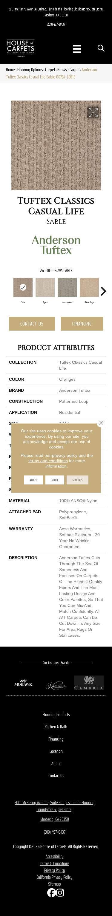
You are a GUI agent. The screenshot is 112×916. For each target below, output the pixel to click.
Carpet (50, 69)
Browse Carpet (68, 69)
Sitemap (54, 883)
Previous (8, 288)
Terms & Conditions (54, 863)
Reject (54, 480)
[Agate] (45, 287)
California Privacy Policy (54, 877)
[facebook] (50, 894)
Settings (77, 480)
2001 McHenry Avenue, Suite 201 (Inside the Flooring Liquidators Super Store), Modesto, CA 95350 (56, 12)
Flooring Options (30, 69)
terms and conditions (48, 460)
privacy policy (64, 455)
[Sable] (23, 287)
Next (103, 288)
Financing (82, 324)
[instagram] (59, 894)
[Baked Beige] (89, 287)
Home (10, 69)
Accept (33, 480)
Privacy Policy (54, 870)
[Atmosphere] (67, 287)
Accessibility (55, 856)
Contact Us (32, 324)
